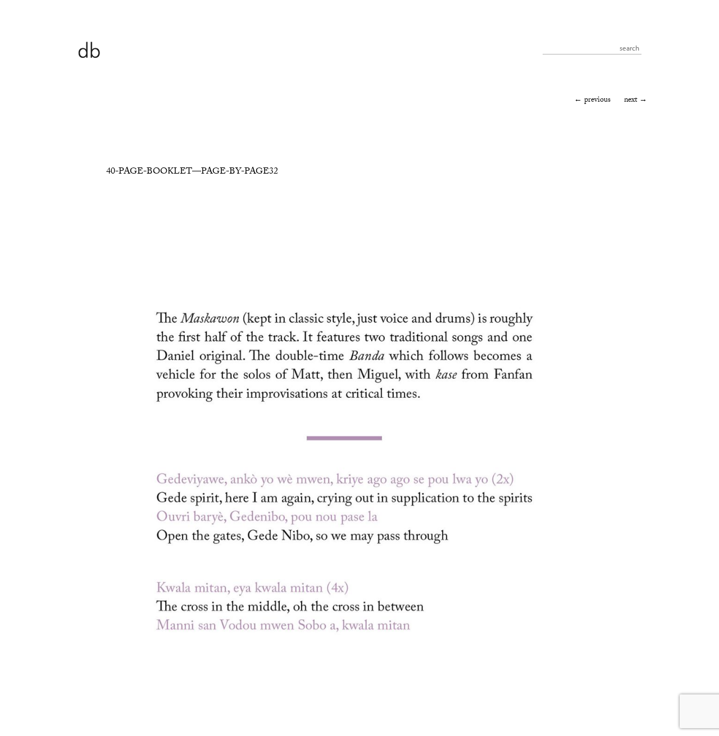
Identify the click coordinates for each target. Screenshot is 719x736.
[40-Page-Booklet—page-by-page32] (344, 697)
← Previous (592, 100)
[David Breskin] (89, 49)
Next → (635, 100)
